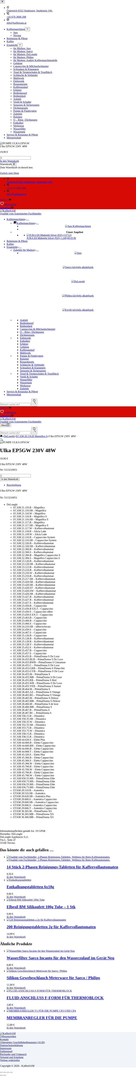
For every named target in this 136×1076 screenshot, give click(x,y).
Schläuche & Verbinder (32, 364)
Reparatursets (27, 361)
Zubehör (24, 388)
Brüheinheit (26, 326)
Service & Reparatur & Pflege (22, 391)
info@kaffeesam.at (16, 194)
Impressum (5, 1048)
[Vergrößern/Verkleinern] (1, 1072)
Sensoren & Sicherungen (33, 370)
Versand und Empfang (11, 1057)
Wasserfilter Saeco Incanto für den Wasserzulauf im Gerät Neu (60, 958)
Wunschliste (10, 204)
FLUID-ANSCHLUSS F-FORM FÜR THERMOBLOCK (55, 998)
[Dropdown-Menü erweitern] (27, 220)
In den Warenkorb (9, 479)
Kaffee (10, 244)
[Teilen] (8, 1072)
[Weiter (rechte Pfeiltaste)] (4, 1075)
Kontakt (4, 1039)
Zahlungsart (6, 1051)
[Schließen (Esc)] (11, 1072)
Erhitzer (24, 344)
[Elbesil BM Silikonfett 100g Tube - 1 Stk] (26, 899)
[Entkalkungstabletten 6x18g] (19, 880)
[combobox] (15, 404)
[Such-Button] (34, 402)
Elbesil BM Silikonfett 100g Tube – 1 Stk (41, 907)
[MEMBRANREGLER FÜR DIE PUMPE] (41, 1010)
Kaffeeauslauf (27, 349)
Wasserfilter (26, 379)
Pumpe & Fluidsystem (31, 355)
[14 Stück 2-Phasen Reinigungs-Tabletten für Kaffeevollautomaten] (58, 858)
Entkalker (25, 341)
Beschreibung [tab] (14, 485)
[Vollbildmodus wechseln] (4, 1072)
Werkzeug (25, 385)
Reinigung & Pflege (17, 241)
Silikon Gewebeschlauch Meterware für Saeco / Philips (53, 978)
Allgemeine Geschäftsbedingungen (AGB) (22, 1042)
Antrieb (24, 320)
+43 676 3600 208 (16, 188)
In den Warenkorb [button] (9, 161)
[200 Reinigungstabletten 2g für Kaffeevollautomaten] (36, 919)
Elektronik (25, 338)
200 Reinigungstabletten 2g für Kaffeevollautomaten (51, 927)
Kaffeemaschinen (16, 219)
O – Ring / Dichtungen (32, 332)
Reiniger (24, 358)
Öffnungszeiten (8, 1036)
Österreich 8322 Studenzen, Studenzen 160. (30, 181)
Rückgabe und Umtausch (13, 1054)
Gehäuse (24, 346)
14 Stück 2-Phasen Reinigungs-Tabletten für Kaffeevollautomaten (62, 867)
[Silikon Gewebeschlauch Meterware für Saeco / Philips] (37, 970)
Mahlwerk (25, 352)
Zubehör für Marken (24, 250)
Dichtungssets (27, 335)
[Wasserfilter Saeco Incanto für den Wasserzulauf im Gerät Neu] (41, 950)
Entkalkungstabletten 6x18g (30, 887)
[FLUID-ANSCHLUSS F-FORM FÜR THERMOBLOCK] (39, 990)
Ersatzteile (12, 247)
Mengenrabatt (14, 394)
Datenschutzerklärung (11, 1045)
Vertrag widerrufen (10, 1060)
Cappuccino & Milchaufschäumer (37, 329)
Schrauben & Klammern (32, 367)
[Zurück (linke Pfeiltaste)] (1, 1075)
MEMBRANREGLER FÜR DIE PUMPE (42, 1018)
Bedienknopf (27, 323)
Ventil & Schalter (29, 376)
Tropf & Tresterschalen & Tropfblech (39, 373)
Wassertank (26, 382)
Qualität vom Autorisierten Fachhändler (20, 213)
